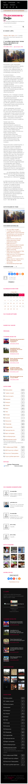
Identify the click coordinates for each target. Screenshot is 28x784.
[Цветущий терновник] (7, 672)
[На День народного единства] (7, 565)
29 (11, 309)
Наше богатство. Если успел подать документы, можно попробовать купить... (14, 240)
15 (10, 303)
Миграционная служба (10, 439)
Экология (7, 418)
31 (17, 309)
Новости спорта (9, 396)
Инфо (14, 17)
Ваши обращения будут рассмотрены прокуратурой (16, 359)
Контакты (12, 4)
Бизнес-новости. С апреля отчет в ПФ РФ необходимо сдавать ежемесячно (15, 260)
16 (13, 303)
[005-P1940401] (7, 550)
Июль (13, 35)
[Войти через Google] (20, 274)
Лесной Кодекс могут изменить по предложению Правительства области (15, 235)
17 (17, 303)
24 (17, 306)
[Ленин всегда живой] (21, 687)
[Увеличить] (14, 216)
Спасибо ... (13, 525)
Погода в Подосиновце (13, 464)
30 (14, 309)
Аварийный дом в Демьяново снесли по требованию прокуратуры (16, 350)
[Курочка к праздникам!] (21, 557)
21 (8, 306)
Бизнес (7, 408)
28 (8, 309)
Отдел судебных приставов (12, 456)
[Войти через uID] (9, 274)
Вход (5, 2)
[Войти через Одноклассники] (23, 274)
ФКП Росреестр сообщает (11, 450)
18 (20, 303)
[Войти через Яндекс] (17, 274)
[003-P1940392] (14, 550)
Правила (6, 4)
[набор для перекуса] (21, 565)
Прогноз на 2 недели (18, 465)
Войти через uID (14, 575)
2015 (9, 35)
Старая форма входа (14, 582)
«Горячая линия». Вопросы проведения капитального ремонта (16, 368)
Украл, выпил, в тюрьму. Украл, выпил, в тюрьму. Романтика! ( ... (16, 494)
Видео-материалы (9, 433)
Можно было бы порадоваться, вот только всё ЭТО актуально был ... (16, 516)
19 (22, 303)
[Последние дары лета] (14, 565)
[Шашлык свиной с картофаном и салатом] (14, 557)
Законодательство (10, 430)
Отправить (11, 282)
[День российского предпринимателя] (14, 687)
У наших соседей (9, 393)
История (7, 414)
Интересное (8, 421)
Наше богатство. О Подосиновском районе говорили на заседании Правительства (15, 245)
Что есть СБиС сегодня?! (13, 229)
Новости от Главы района (11, 453)
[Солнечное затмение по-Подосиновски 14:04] (7, 687)
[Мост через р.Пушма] (21, 679)
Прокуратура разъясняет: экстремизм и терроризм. (17, 340)
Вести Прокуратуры (10, 436)
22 (11, 306)
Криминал (7, 399)
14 (8, 303)
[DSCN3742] (21, 672)
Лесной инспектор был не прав (14, 263)
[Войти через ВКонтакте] (12, 274)
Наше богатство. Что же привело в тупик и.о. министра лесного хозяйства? (15, 256)
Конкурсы (7, 402)
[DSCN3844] (7, 679)
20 (16, 35)
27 (5, 309)
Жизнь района (8, 390)
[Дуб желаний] (14, 672)
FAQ (18, 2)
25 (20, 306)
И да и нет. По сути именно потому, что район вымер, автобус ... (17, 505)
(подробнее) (11, 777)
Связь (6, 411)
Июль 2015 (14, 292)
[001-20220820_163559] (7, 557)
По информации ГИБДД (11, 447)
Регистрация (11, 2)
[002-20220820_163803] (21, 550)
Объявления (8, 424)
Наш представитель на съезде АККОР (16, 377)
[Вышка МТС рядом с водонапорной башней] (14, 679)
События (7, 405)
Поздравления (8, 427)
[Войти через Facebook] (14, 274)
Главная (5, 35)
